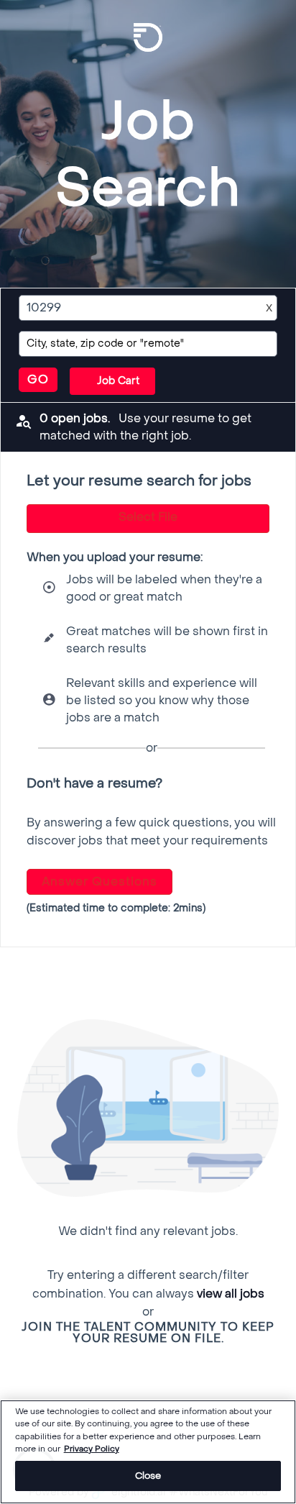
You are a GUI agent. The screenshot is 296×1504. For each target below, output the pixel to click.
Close (148, 1475)
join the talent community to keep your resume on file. (148, 1332)
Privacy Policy (91, 1449)
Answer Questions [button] (99, 881)
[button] (112, 381)
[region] (148, 1452)
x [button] (269, 307)
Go (38, 379)
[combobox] (135, 308)
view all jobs (230, 1293)
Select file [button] (148, 516)
